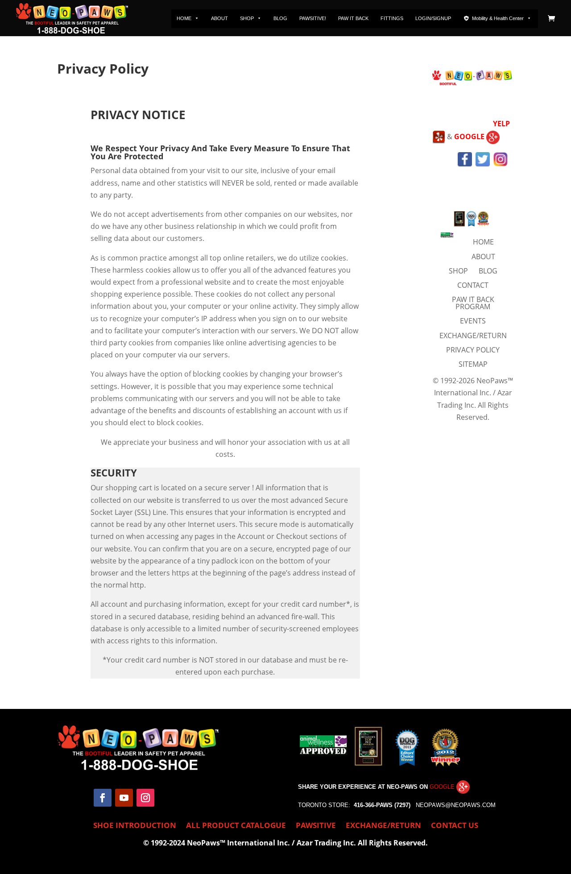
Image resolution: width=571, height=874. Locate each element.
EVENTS (473, 321)
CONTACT (472, 285)
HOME (184, 18)
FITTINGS (392, 18)
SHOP (247, 18)
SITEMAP (473, 364)
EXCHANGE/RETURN (473, 335)
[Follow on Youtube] (124, 798)
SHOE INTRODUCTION (134, 826)
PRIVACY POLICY (473, 350)
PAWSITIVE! (312, 18)
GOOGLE (470, 136)
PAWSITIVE (316, 826)
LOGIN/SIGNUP (433, 18)
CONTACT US (454, 826)
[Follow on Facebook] (103, 798)
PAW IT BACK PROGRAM (473, 302)
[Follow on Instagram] (145, 798)
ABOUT (219, 18)
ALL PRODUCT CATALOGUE (236, 826)
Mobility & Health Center (498, 18)
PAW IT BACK (353, 18)
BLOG (280, 18)
